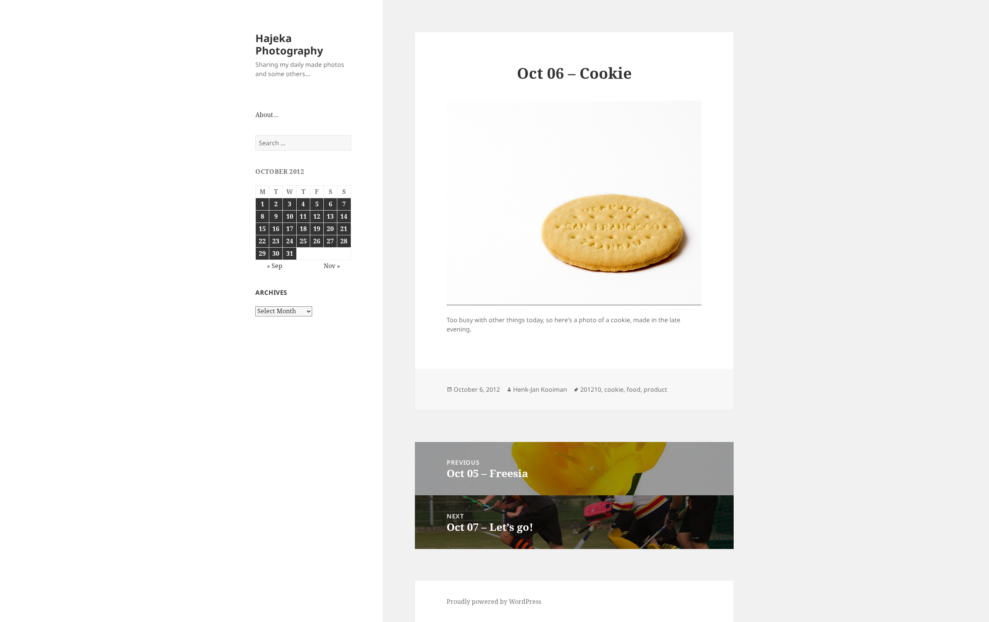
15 (262, 228)
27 (330, 241)
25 (303, 241)
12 (316, 216)
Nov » (332, 266)
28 (343, 241)
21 (343, 228)
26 (316, 241)
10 (289, 216)
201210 (590, 389)
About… (267, 114)
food (634, 389)
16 (275, 228)
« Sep (274, 266)
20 (330, 228)
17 (289, 228)
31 (289, 253)
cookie (614, 389)
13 (330, 216)
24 (289, 241)
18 (303, 228)
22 (262, 241)
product (655, 389)
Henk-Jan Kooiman (540, 389)
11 (303, 216)
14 (343, 216)
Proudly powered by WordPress (494, 601)
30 (275, 253)
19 (316, 228)
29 (262, 253)
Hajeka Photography (289, 44)
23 (275, 241)
